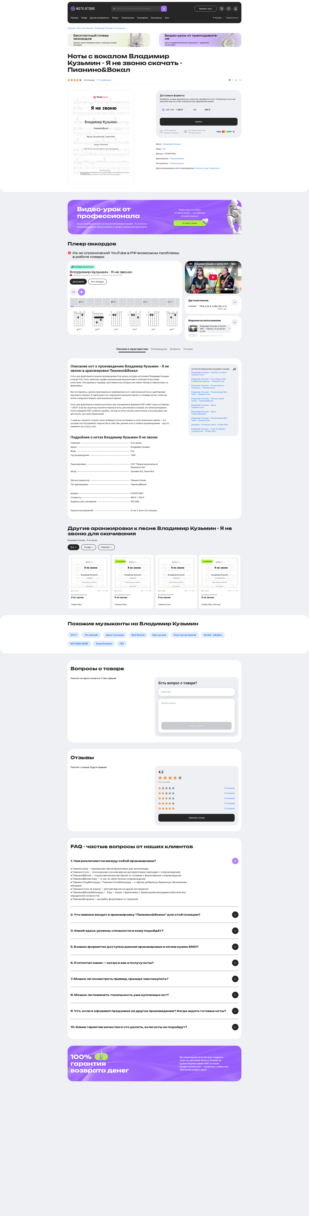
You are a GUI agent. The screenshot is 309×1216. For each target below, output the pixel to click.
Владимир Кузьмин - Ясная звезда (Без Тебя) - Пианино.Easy (209, 419)
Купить (198, 121)
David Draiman (104, 643)
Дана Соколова (115, 635)
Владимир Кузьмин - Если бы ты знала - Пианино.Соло (209, 373)
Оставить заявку (189, 223)
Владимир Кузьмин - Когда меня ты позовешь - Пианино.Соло (207, 386)
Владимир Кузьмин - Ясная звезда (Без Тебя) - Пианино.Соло (209, 393)
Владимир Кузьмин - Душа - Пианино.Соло (204, 406)
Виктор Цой (159, 635)
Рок (164, 149)
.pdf (194, 110)
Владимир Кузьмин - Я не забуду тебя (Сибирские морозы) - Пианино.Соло (208, 380)
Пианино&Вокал (177, 158)
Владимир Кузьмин (172, 144)
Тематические (127, 18)
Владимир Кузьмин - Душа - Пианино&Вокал (204, 412)
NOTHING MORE (79, 643)
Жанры (115, 18)
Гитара (84, 18)
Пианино (74, 18)
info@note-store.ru (232, 18)
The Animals (91, 635)
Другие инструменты (99, 18)
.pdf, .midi (170, 110)
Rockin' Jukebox (213, 635)
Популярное (142, 18)
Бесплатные (156, 18)
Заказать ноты (205, 9)
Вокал (181, 163)
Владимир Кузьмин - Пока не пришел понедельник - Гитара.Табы (208, 430)
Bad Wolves (138, 635)
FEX (122, 643)
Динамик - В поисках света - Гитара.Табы (209, 424)
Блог (167, 18)
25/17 (73, 635)
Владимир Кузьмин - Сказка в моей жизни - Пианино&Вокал (207, 399)
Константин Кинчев (185, 635)
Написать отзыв (197, 818)
